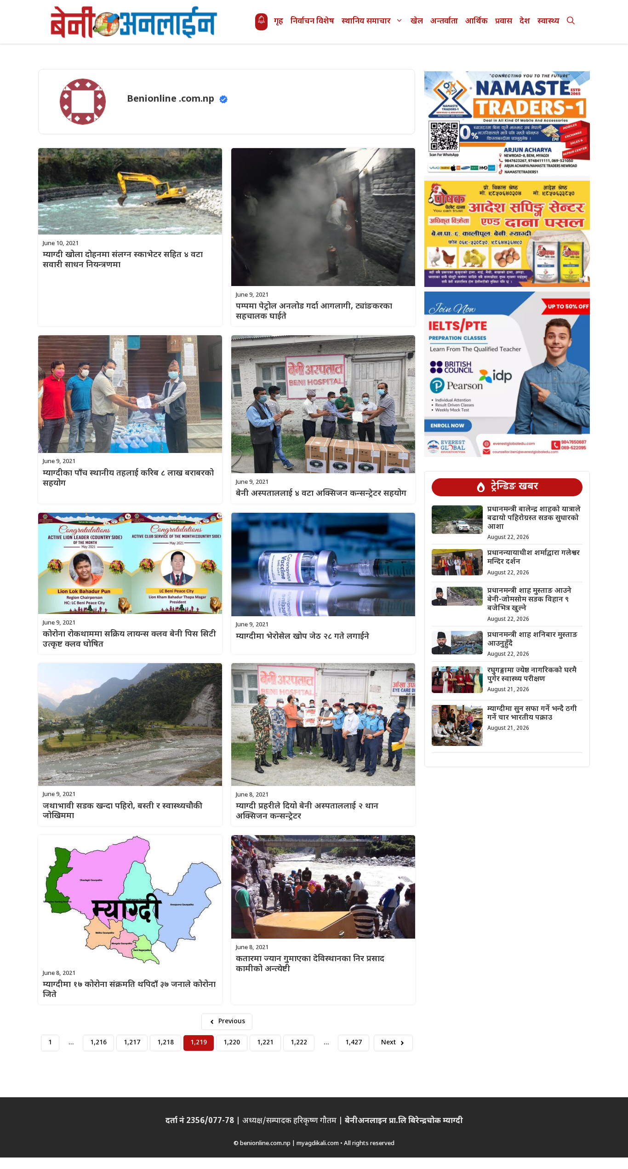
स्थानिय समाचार (366, 22)
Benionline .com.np (170, 99)
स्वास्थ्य (548, 22)
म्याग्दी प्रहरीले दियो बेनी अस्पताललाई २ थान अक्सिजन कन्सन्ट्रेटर (307, 811)
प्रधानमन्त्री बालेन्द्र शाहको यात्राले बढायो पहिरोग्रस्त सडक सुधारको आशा (534, 518)
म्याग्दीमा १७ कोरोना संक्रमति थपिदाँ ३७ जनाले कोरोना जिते (129, 990)
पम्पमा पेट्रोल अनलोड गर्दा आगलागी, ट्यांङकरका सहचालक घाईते (314, 311)
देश (525, 22)
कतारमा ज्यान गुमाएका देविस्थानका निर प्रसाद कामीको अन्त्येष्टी (310, 964)
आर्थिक (476, 22)
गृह (278, 22)
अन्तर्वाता (444, 22)
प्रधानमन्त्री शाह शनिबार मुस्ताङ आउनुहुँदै (532, 639)
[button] (570, 22)
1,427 (353, 1042)
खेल (417, 22)
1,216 (98, 1042)
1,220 (231, 1042)
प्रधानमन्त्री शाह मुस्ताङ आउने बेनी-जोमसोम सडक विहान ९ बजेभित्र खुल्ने (529, 599)
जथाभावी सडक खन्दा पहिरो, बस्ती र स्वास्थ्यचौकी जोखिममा (122, 811)
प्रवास (503, 22)
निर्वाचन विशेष (312, 22)
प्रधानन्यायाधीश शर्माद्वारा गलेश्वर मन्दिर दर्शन (533, 558)
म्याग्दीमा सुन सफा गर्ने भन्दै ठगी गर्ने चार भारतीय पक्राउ (532, 714)
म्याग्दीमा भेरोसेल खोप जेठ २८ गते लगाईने (302, 636)
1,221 (265, 1042)
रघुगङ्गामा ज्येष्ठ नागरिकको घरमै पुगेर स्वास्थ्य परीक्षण (532, 675)
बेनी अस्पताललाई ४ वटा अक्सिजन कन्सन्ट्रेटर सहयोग (321, 493)
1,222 (299, 1042)
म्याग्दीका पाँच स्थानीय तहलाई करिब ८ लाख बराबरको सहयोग (128, 478)
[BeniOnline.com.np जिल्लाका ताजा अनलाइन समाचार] (135, 22)
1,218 (165, 1042)
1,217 (132, 1042)
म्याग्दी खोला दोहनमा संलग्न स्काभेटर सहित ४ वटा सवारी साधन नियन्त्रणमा (123, 260)
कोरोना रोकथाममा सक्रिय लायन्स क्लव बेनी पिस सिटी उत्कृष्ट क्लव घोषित (129, 639)
